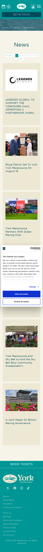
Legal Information (11, 524)
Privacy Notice (9, 528)
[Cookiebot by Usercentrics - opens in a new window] (30, 248)
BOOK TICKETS (21, 464)
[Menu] (38, 6)
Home (5, 28)
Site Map (7, 517)
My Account (8, 535)
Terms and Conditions (12, 520)
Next (21, 58)
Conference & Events (12, 507)
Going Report (9, 500)
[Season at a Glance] (4, 6)
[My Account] (33, 6)
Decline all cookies (21, 301)
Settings (32, 287)
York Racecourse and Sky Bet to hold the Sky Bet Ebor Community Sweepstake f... (20, 361)
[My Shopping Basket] (8, 6)
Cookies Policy (9, 531)
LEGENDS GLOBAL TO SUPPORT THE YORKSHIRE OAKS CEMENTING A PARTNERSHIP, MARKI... (21, 106)
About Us (7, 513)
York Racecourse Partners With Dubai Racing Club (18, 231)
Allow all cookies (21, 294)
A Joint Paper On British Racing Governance (21, 421)
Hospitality (7, 504)
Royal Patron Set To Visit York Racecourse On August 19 (21, 168)
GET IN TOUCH (21, 14)
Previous (9, 55)
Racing (16, 28)
